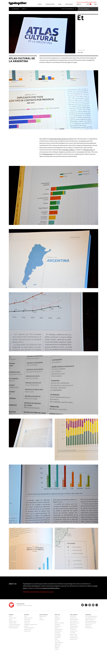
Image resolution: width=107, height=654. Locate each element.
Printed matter (13, 621)
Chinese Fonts (73, 631)
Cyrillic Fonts (73, 621)
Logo (56, 639)
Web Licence (27, 619)
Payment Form (12, 623)
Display (56, 616)
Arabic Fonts (73, 618)
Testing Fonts (88, 628)
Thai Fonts (72, 629)
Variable (57, 647)
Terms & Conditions (29, 628)
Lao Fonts (72, 632)
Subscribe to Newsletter (30, 624)
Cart (88, 4)
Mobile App (57, 644)
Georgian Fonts (74, 626)
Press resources (13, 628)
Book (56, 621)
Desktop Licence (28, 618)
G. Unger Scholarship (14, 624)
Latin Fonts (73, 616)
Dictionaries (58, 636)
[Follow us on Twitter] (82, 605)
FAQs (25, 616)
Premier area (42, 616)
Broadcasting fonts (90, 623)
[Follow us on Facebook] (86, 605)
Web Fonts (57, 646)
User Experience (59, 642)
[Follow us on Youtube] (93, 605)
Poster (56, 628)
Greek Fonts (73, 624)
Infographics (58, 631)
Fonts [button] (40, 4)
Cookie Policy (27, 631)
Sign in (79, 4)
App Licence (27, 621)
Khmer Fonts (73, 639)
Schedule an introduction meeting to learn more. (38, 592)
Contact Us (27, 623)
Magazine (57, 619)
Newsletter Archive (14, 626)
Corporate (57, 637)
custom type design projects (50, 588)
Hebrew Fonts (73, 628)
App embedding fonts (90, 618)
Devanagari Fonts (74, 623)
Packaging (57, 632)
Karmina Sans (88, 150)
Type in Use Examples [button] (67, 9)
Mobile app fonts (89, 619)
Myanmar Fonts (74, 637)
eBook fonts (88, 624)
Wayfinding (57, 626)
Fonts (10, 616)
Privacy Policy (27, 629)
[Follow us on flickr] (96, 605)
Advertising (58, 634)
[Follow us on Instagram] (89, 605)
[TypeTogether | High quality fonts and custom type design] (11, 605)
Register (41, 619)
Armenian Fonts (74, 619)
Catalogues (69, 4)
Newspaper (57, 618)
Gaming (57, 649)
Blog (59, 4)
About (10, 619)
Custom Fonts (50, 4)
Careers (26, 626)
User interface (58, 629)
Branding (57, 624)
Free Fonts (88, 626)
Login (40, 618)
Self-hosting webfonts (91, 616)
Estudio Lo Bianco (69, 150)
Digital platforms (59, 623)
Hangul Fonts (73, 636)
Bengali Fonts (73, 634)
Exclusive (57, 641)
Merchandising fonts (90, 621)
